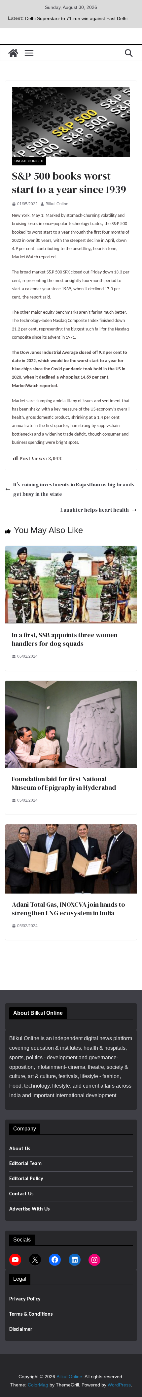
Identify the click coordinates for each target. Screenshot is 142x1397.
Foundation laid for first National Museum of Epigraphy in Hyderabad (64, 783)
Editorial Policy (26, 1179)
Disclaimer (20, 1329)
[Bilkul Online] (13, 53)
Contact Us (21, 1194)
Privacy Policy (25, 1299)
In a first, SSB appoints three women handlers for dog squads (65, 639)
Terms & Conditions (31, 1314)
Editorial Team (25, 1163)
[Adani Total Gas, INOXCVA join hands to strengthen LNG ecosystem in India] (71, 829)
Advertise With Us (29, 1209)
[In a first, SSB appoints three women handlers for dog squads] (71, 550)
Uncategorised (29, 161)
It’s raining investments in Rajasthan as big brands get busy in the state (73, 489)
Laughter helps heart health (94, 509)
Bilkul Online (57, 204)
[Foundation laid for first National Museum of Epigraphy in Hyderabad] (71, 685)
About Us (19, 1149)
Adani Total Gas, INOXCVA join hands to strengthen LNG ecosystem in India (68, 909)
